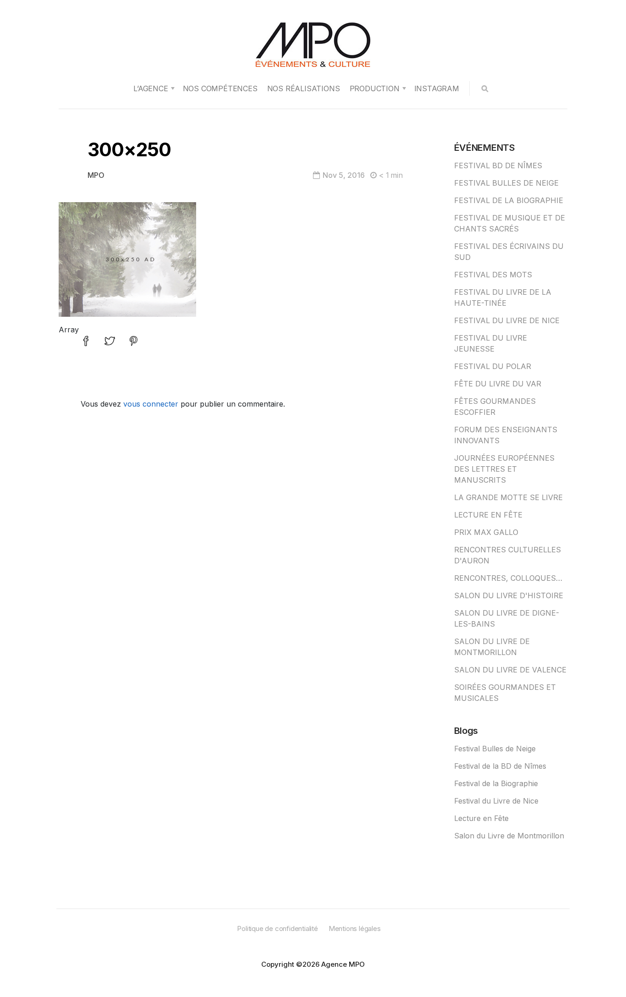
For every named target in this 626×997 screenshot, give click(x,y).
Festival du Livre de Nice (496, 800)
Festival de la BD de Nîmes (500, 766)
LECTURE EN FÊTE (488, 514)
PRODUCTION (375, 88)
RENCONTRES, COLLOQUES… (508, 578)
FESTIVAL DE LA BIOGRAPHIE (508, 200)
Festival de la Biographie (496, 783)
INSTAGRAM (436, 88)
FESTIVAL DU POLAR (492, 366)
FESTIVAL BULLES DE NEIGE (506, 182)
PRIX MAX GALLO (486, 532)
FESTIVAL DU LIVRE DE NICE (507, 320)
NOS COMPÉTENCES (220, 88)
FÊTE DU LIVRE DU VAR (497, 383)
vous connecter (150, 403)
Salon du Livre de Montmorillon (509, 835)
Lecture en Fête (481, 818)
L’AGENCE (150, 88)
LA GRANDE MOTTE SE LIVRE (508, 497)
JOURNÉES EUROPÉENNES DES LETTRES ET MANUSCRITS (504, 469)
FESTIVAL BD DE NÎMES (498, 165)
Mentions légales (355, 928)
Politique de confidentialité (277, 928)
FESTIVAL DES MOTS (493, 274)
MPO (96, 175)
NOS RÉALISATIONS (303, 88)
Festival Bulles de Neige (495, 748)
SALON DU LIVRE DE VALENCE (510, 669)
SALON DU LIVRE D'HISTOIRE (508, 595)
